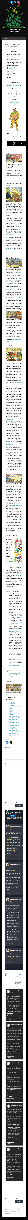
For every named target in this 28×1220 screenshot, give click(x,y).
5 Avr (11, 829)
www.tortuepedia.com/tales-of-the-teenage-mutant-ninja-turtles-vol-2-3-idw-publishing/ (14, 1088)
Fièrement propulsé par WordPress (13, 1210)
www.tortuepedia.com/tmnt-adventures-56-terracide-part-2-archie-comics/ (14, 1011)
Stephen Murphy (14, 102)
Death (9, 441)
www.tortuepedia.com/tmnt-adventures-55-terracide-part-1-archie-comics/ (14, 1171)
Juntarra (20, 617)
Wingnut (18, 297)
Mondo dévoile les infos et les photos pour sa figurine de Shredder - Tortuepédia (14, 1126)
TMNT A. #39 (17, 530)
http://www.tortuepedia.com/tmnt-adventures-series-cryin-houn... (13, 886)
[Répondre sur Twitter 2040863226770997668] (7, 893)
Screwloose (8, 298)
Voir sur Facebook (10, 1017)
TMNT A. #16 (16, 272)
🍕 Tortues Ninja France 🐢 (15, 826)
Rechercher (18, 805)
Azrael (15, 489)
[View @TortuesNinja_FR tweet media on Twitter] (14, 958)
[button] (7, 685)
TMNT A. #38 (15, 513)
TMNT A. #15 (12, 703)
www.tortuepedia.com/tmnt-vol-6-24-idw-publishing (14, 1078)
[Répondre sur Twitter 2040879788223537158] (7, 858)
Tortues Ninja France (16, 991)
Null (12, 502)
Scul (17, 575)
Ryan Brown (14, 101)
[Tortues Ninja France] (8, 974)
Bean (21, 575)
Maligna (13, 280)
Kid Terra (19, 615)
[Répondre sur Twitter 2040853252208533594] (7, 944)
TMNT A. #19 (9, 281)
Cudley (16, 229)
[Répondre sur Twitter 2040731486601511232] (7, 962)
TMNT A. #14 (12, 702)
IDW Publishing (17, 136)
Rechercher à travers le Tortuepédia (13, 803)
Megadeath (10, 93)
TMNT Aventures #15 (11, 249)
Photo (10, 1015)
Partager (9, 1019)
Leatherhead (11, 297)
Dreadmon (8, 248)
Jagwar (11, 136)
